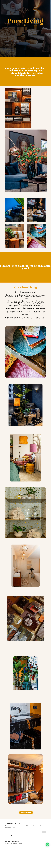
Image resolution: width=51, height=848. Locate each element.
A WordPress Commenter (10, 843)
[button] (47, 844)
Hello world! (7, 838)
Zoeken (43, 831)
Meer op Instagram (26, 812)
